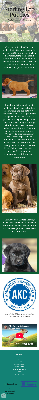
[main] (19, 21)
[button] (2, 3)
